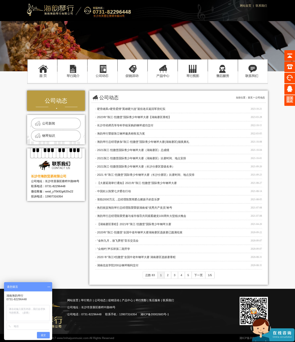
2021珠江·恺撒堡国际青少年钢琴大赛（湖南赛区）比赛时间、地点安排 (141, 158)
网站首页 (245, 5)
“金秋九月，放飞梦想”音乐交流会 (117, 240)
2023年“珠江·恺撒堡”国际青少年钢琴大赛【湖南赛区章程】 (134, 117)
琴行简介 (72, 67)
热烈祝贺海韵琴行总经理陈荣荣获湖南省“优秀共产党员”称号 (134, 207)
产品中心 (163, 67)
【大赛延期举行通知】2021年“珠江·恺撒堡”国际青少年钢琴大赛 (137, 183)
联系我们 (261, 5)
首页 (42, 67)
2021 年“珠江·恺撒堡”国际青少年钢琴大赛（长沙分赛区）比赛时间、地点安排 (145, 174)
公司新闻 (48, 123)
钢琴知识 (48, 135)
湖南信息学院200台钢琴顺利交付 (117, 265)
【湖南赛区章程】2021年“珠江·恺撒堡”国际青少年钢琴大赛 (134, 224)
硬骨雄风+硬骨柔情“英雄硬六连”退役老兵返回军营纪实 (131, 108)
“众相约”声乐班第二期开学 (113, 248)
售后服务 (223, 67)
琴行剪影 (193, 67)
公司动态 (102, 67)
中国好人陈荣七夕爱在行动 (114, 191)
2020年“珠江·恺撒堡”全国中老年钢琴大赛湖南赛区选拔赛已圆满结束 (139, 232)
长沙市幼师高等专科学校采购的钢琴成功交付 (125, 125)
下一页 (198, 275)
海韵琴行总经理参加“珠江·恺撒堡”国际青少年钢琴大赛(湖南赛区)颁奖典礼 (143, 141)
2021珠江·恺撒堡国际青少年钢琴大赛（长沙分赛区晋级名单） (136, 166)
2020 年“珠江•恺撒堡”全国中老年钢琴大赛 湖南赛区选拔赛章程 (136, 257)
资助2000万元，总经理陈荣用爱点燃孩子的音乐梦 (128, 199)
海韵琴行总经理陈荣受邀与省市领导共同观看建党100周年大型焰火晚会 (141, 215)
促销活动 (132, 67)
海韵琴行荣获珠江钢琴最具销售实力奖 (121, 133)
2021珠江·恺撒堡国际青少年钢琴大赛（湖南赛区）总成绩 (133, 150)
